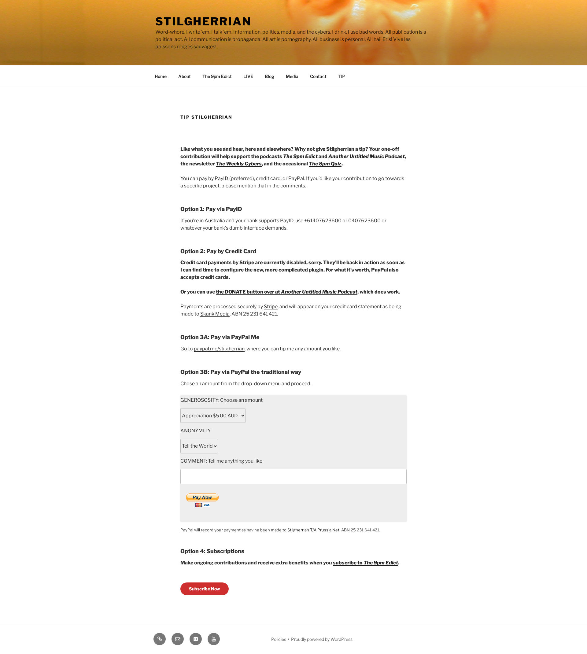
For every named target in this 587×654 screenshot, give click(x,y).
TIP (341, 76)
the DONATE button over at (286, 292)
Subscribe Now (204, 588)
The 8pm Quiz (325, 164)
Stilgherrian (203, 21)
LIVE (248, 76)
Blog (269, 76)
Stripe (271, 306)
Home (161, 76)
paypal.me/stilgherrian (219, 349)
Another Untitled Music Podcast (366, 156)
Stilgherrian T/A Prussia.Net (313, 529)
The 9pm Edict (217, 76)
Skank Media (215, 314)
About (184, 76)
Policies (278, 639)
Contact (318, 76)
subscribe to (348, 563)
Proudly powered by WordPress (322, 639)
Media (292, 76)
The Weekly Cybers (239, 164)
